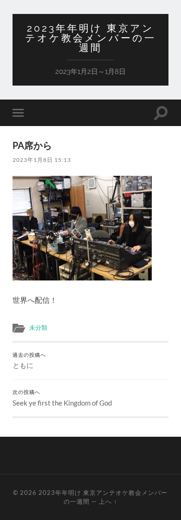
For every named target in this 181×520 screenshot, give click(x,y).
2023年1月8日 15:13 (42, 159)
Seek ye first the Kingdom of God (62, 398)
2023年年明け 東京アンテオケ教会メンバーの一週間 (90, 37)
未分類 (38, 327)
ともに (29, 361)
